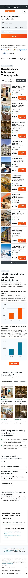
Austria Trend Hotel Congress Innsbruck (17, 104)
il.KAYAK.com (6, 548)
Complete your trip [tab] (18, 522)
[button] (26, 6)
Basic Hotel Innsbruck (18, 229)
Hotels (12, 548)
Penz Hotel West (17, 158)
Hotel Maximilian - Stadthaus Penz (17, 176)
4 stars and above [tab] (7, 381)
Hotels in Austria (9, 550)
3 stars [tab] (16, 381)
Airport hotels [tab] (7, 522)
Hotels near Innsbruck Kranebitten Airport (12, 532)
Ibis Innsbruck (16, 194)
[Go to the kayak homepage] (10, 11)
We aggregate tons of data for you (11, 570)
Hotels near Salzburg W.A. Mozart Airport (12, 536)
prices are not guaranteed (7, 563)
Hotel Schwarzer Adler (18, 246)
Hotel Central (16, 212)
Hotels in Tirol (17, 550)
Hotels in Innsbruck (7, 551)
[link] (14, 363)
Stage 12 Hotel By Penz (18, 86)
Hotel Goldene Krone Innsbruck (18, 142)
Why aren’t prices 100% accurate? (11, 573)
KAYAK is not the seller (8, 568)
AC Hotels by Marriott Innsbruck (18, 123)
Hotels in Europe (19, 548)
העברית (17, 7)
